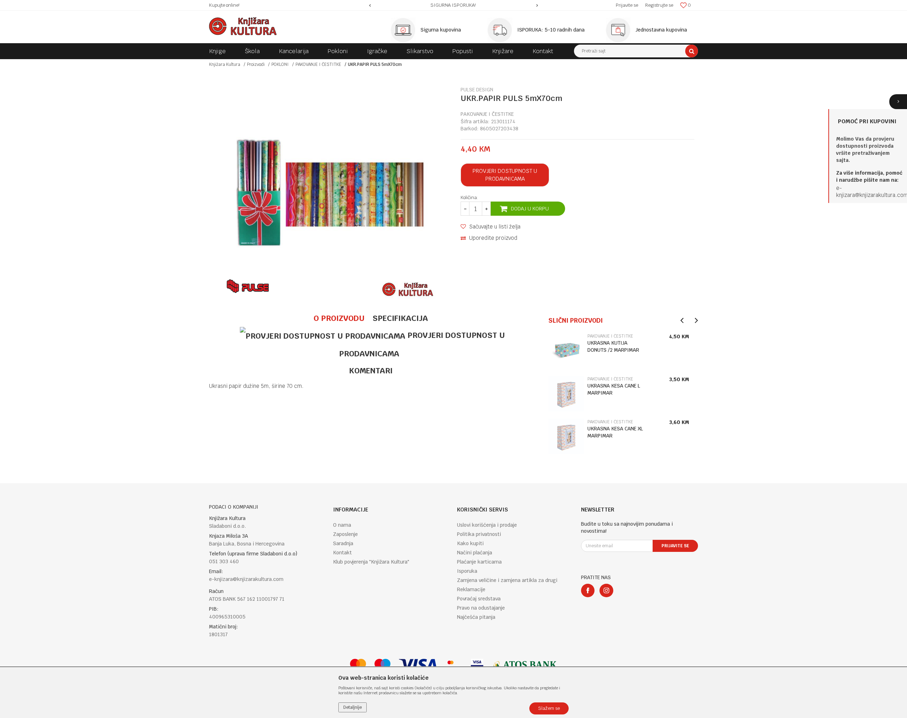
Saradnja (343, 543)
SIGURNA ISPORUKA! (453, 5)
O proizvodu (339, 318)
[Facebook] (588, 590)
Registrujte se (659, 5)
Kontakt (342, 552)
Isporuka (467, 571)
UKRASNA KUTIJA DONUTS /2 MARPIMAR (613, 346)
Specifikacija (400, 318)
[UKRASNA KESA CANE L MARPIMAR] (566, 393)
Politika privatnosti (479, 534)
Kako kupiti (470, 543)
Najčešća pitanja (476, 617)
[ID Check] (454, 665)
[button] (636, 51)
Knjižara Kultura (224, 64)
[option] (453, 5)
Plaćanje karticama (479, 562)
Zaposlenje (345, 534)
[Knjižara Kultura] (243, 26)
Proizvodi (256, 64)
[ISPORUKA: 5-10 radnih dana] (502, 30)
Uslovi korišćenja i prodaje (487, 525)
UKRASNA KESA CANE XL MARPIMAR (615, 432)
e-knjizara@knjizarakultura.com (246, 579)
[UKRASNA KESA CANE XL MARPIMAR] (566, 436)
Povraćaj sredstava (479, 598)
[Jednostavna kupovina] (620, 30)
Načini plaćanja (474, 552)
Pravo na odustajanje (481, 608)
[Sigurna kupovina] (405, 30)
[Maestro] (382, 665)
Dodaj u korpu (530, 208)
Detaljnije (352, 707)
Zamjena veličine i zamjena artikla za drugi (507, 580)
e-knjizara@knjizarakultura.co (869, 191)
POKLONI (280, 64)
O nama (342, 525)
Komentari (371, 370)
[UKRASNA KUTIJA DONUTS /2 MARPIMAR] (566, 350)
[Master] (358, 665)
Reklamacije (471, 589)
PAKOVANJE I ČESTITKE (318, 64)
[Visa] (418, 665)
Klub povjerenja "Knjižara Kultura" (371, 562)
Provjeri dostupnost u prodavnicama (505, 175)
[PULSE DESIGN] (248, 286)
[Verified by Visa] (477, 665)
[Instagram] (606, 590)
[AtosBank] (524, 665)
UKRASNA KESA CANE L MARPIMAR (613, 389)
